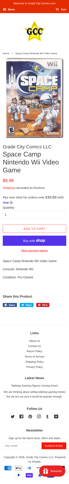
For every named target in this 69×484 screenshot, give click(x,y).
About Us (34, 340)
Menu (11, 9)
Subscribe (54, 445)
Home (6, 53)
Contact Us (34, 346)
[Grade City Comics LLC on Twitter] (13, 417)
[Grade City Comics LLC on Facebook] (21, 417)
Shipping (9, 187)
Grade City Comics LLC (39, 457)
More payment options (34, 250)
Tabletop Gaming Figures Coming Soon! (34, 385)
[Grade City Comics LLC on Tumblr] (47, 417)
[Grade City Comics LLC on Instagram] (39, 417)
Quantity (8, 207)
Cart (63, 9)
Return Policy (34, 351)
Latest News (34, 378)
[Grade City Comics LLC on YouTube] (56, 417)
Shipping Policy (35, 361)
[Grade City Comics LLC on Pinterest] (30, 417)
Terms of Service (34, 356)
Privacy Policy (34, 366)
